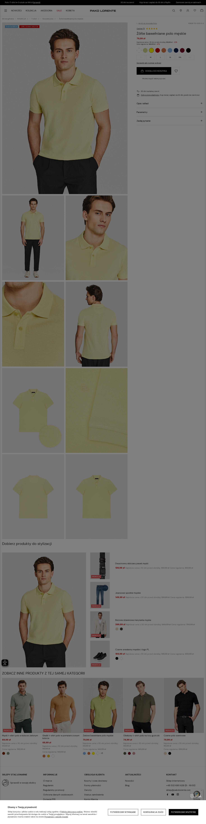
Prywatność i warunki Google (56, 817)
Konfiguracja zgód (153, 812)
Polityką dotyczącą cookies (71, 812)
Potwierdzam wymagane (123, 812)
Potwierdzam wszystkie (183, 812)
